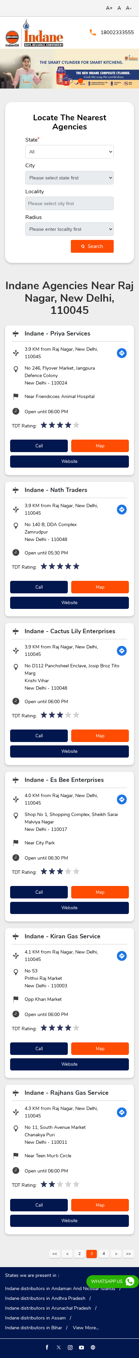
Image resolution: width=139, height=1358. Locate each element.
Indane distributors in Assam (35, 1318)
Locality (34, 192)
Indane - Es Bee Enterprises (64, 780)
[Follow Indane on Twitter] (58, 1347)
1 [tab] (59, 80)
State (32, 140)
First (54, 1254)
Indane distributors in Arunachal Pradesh (48, 1308)
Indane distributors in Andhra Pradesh (45, 1298)
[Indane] (34, 32)
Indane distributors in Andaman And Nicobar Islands (60, 1288)
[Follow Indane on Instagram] (69, 1347)
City (30, 166)
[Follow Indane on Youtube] (81, 1347)
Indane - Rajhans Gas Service (67, 1093)
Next (116, 1254)
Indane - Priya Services (57, 333)
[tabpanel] (69, 69)
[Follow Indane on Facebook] (46, 1347)
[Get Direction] (121, 353)
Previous (67, 1254)
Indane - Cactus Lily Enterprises (70, 631)
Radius (33, 217)
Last (128, 1254)
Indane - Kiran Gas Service (63, 936)
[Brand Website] (92, 1347)
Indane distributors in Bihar (33, 1328)
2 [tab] (69, 80)
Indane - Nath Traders (56, 490)
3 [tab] (79, 80)
